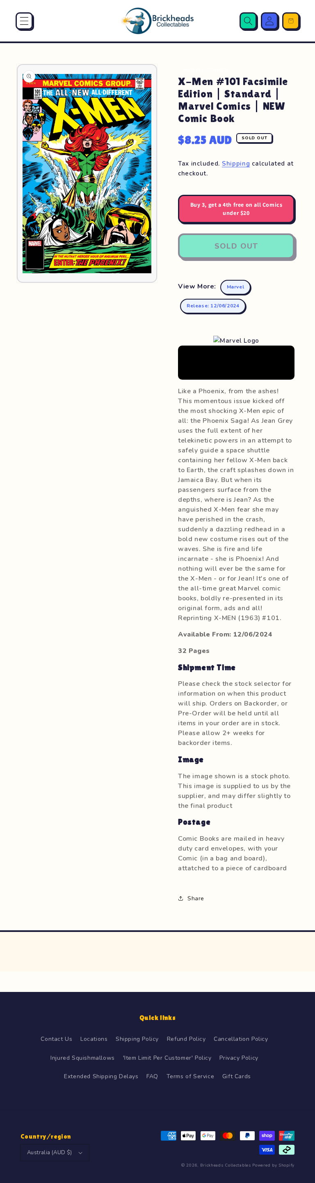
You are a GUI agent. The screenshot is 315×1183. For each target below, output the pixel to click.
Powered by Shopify (273, 1165)
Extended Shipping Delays (101, 1076)
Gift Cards (236, 1076)
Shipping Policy (137, 1039)
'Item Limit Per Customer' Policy (167, 1058)
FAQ (152, 1076)
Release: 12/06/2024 (213, 305)
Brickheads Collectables (225, 1165)
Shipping (236, 163)
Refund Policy (186, 1039)
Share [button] (195, 898)
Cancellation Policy (241, 1039)
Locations (93, 1039)
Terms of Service (191, 1076)
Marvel (235, 287)
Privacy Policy (238, 1058)
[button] (24, 21)
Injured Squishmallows (82, 1058)
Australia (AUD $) (49, 1152)
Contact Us (56, 1039)
